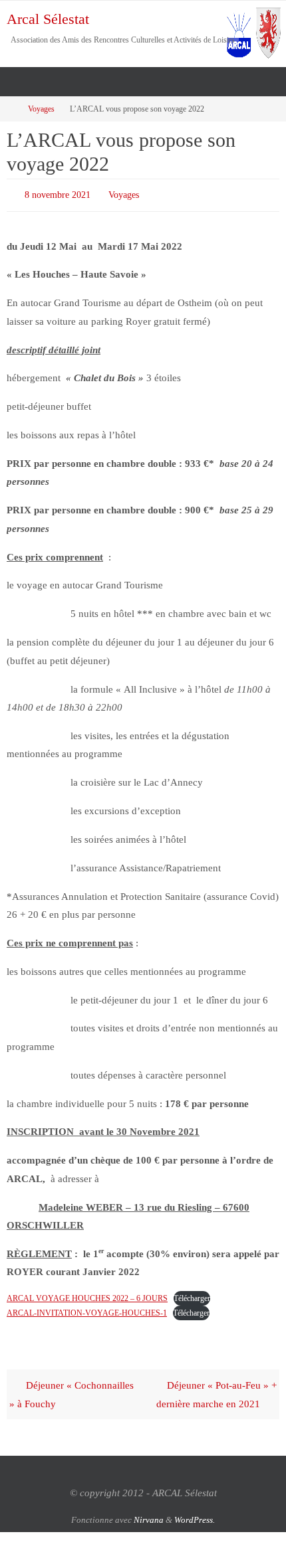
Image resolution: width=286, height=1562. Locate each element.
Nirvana (149, 1516)
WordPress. (194, 1516)
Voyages (41, 109)
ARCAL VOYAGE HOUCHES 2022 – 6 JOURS (87, 1295)
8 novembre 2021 (57, 194)
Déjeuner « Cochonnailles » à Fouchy (71, 1392)
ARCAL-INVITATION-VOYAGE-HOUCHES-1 (87, 1310)
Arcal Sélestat (48, 19)
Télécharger (192, 1295)
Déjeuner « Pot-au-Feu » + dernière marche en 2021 (216, 1392)
